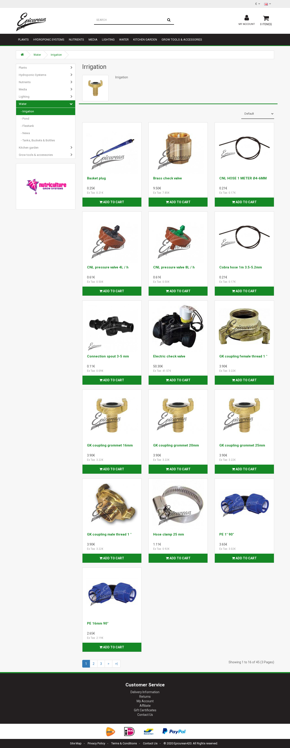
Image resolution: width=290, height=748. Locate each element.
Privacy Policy (96, 743)
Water (124, 39)
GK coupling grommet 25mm (242, 445)
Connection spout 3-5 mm (108, 356)
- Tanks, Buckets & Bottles (37, 140)
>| (116, 664)
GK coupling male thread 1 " (109, 534)
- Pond (24, 118)
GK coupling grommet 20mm (176, 445)
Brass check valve (167, 178)
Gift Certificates (145, 710)
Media (93, 39)
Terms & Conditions (124, 743)
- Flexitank (26, 126)
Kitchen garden (145, 39)
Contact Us (145, 715)
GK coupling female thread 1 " (243, 356)
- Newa (24, 133)
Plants (23, 39)
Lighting (108, 39)
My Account (145, 701)
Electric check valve (169, 356)
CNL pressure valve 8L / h (174, 267)
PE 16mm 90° (98, 623)
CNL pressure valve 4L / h (107, 267)
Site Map (76, 743)
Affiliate (145, 705)
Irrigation (56, 54)
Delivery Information (145, 692)
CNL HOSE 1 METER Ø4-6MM (243, 178)
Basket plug (96, 178)
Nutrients (76, 39)
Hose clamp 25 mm (168, 534)
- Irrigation (26, 111)
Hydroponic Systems (48, 39)
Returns (145, 696)
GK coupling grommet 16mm (110, 445)
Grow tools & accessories (182, 39)
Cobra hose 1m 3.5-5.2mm (240, 267)
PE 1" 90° (226, 534)
